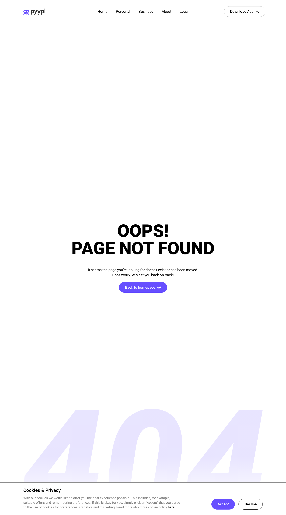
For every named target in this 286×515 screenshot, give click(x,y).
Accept (223, 504)
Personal (123, 11)
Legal (184, 11)
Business (146, 11)
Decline (251, 504)
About (166, 11)
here (171, 507)
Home (102, 11)
